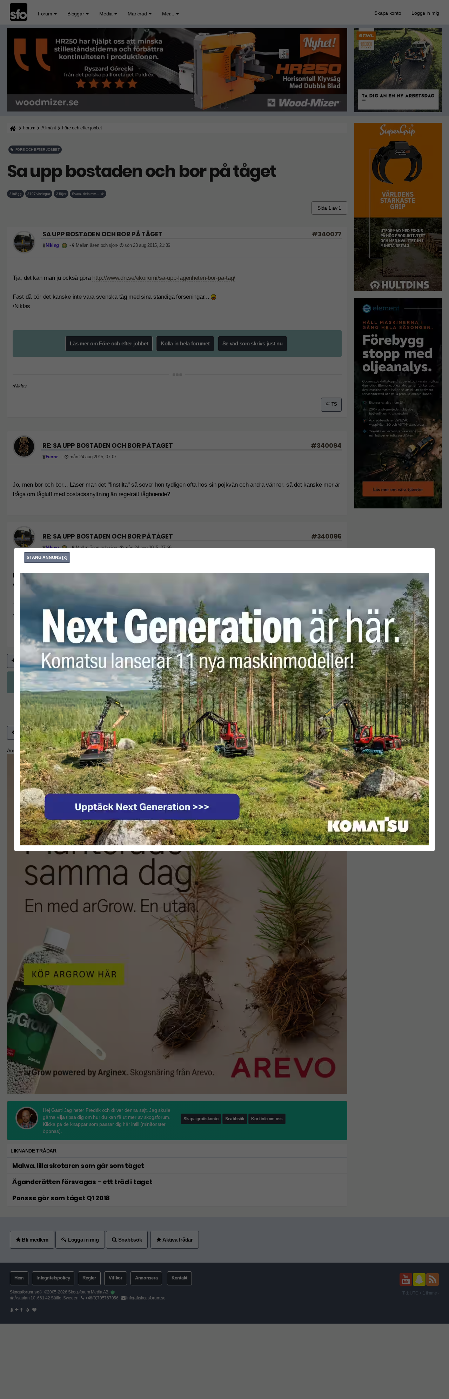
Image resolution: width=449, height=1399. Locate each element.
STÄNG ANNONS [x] (47, 557)
